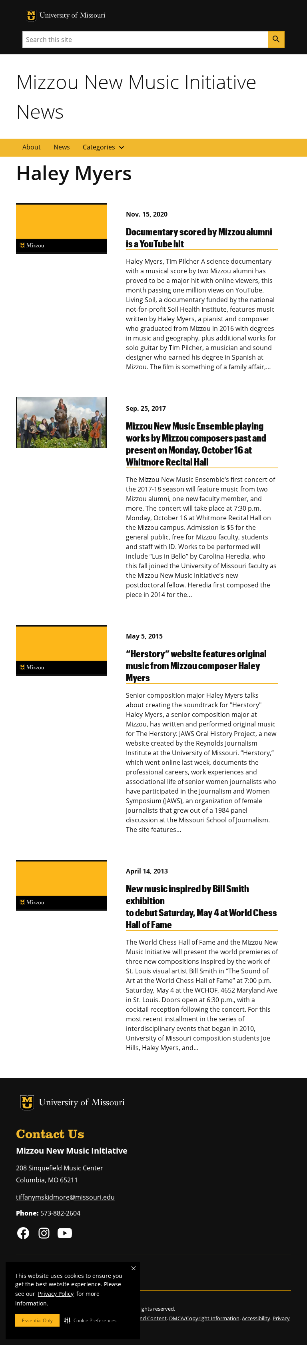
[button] (90, 1320)
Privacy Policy (56, 1293)
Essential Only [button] (37, 1320)
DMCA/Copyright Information (204, 1318)
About (31, 147)
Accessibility (256, 1318)
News (62, 147)
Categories (104, 147)
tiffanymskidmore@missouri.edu (65, 1197)
